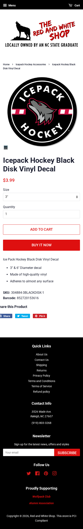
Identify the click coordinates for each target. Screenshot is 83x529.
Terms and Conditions (41, 381)
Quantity (9, 207)
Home (6, 64)
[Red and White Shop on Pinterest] (46, 474)
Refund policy (41, 391)
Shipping (41, 365)
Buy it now (42, 245)
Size (6, 190)
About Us (41, 354)
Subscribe (67, 453)
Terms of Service (41, 386)
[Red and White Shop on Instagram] (54, 474)
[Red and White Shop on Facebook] (37, 474)
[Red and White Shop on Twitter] (29, 474)
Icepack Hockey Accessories (31, 64)
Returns (42, 370)
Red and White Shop (42, 516)
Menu (12, 5)
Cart (77, 5)
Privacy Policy (41, 375)
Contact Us (42, 359)
